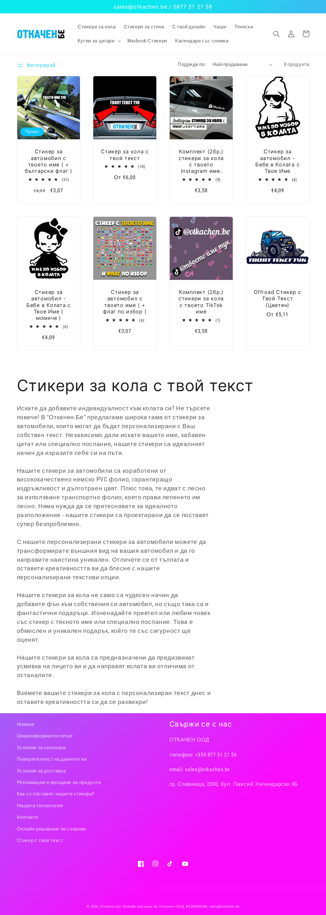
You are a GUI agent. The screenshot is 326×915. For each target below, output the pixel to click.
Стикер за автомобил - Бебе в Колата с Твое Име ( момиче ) (48, 305)
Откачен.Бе (110, 906)
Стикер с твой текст (40, 840)
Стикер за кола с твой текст (125, 154)
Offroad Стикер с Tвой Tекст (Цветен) (277, 298)
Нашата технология (40, 806)
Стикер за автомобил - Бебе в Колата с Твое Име (277, 161)
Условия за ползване (41, 747)
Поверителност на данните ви (52, 759)
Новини (25, 724)
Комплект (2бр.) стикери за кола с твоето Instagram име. (201, 161)
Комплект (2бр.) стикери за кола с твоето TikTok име (201, 302)
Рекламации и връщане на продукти (59, 782)
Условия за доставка (41, 771)
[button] (98, 41)
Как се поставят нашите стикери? (56, 794)
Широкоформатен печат (45, 736)
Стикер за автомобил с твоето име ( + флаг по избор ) (124, 302)
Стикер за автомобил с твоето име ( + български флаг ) (48, 161)
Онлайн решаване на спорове (51, 829)
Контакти (27, 817)
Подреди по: (192, 64)
